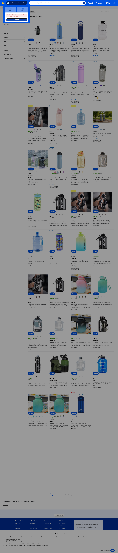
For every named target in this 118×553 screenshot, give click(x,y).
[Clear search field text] (80, 3)
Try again (17, 19)
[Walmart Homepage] (3, 3)
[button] (99, 3)
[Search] (84, 3)
